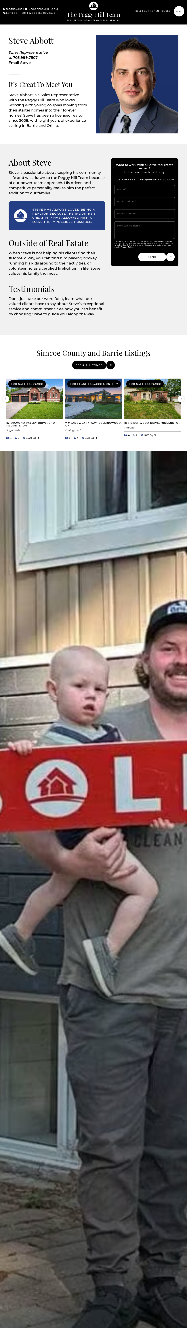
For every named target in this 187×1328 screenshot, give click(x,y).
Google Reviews (43, 13)
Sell (139, 11)
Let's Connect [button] (15, 13)
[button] (179, 11)
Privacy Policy (127, 247)
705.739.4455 (13, 9)
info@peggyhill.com (42, 9)
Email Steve (20, 63)
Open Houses (161, 11)
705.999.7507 (25, 58)
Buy (146, 11)
